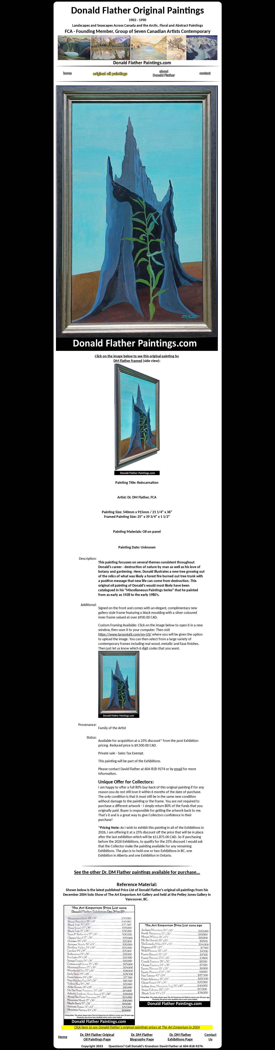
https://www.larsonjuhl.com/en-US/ (124, 635)
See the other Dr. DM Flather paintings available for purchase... (137, 872)
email (178, 769)
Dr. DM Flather (142, 1035)
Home (62, 1037)
